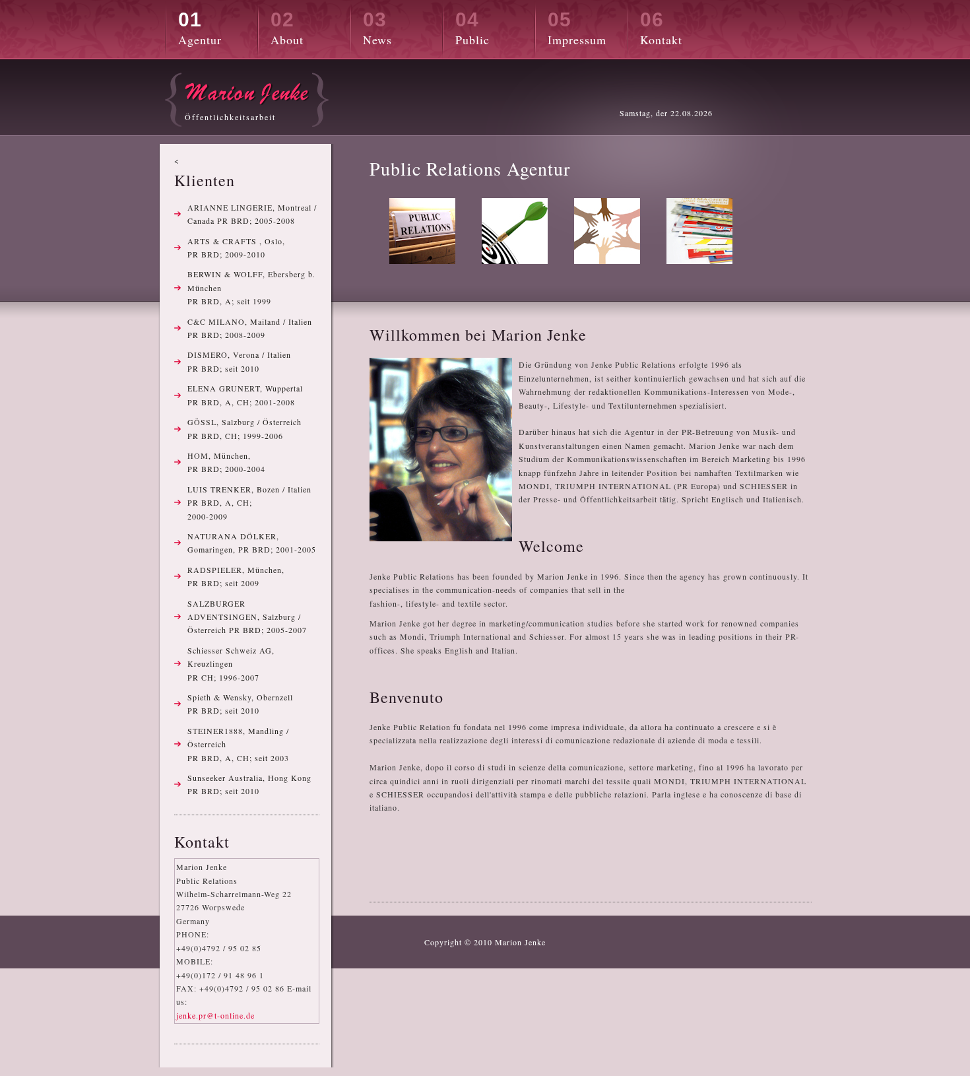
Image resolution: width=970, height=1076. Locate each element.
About (287, 28)
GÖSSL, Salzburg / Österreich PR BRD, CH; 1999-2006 (244, 428)
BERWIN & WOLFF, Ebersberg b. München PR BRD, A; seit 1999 (251, 287)
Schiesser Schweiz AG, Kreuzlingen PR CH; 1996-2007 (231, 664)
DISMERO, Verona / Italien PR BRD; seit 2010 (239, 361)
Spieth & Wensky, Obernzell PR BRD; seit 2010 (240, 704)
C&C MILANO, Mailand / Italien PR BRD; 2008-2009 (249, 328)
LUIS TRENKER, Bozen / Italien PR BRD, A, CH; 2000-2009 (249, 502)
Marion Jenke (520, 942)
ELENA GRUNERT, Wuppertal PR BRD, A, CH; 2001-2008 (245, 395)
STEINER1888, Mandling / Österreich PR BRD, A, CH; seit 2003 (238, 744)
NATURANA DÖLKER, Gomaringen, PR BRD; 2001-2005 (251, 543)
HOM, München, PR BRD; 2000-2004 (226, 462)
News (377, 28)
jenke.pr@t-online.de (215, 1015)
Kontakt (661, 28)
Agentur (200, 28)
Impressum (577, 28)
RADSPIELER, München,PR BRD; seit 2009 (235, 576)
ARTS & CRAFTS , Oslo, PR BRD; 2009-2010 (236, 247)
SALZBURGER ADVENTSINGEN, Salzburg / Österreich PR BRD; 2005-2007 (247, 617)
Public (472, 28)
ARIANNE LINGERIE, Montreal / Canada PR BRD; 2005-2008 (252, 214)
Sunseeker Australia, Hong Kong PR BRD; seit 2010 (249, 784)
